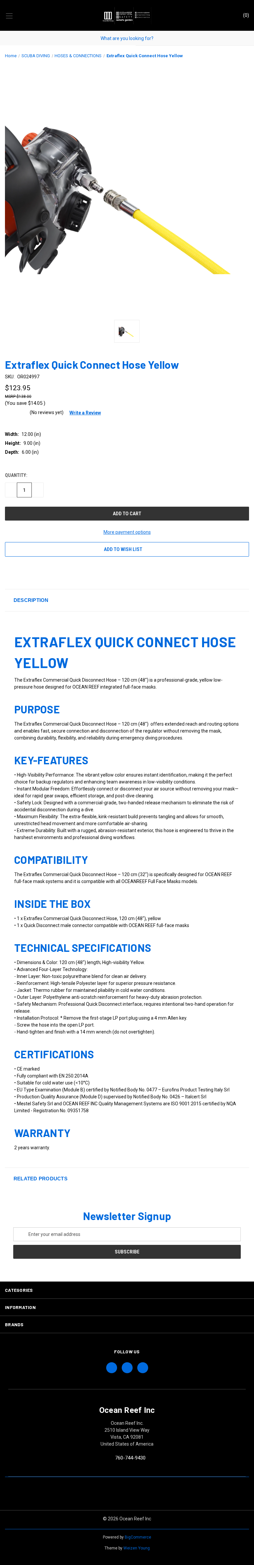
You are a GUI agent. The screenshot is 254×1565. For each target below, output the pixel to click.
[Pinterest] (69, 572)
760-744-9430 (130, 1458)
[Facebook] (8, 572)
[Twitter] (45, 572)
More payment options (127, 532)
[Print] (32, 572)
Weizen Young (136, 1548)
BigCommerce (138, 1537)
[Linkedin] (57, 572)
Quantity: (16, 475)
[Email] (20, 572)
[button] (82, 412)
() (245, 15)
